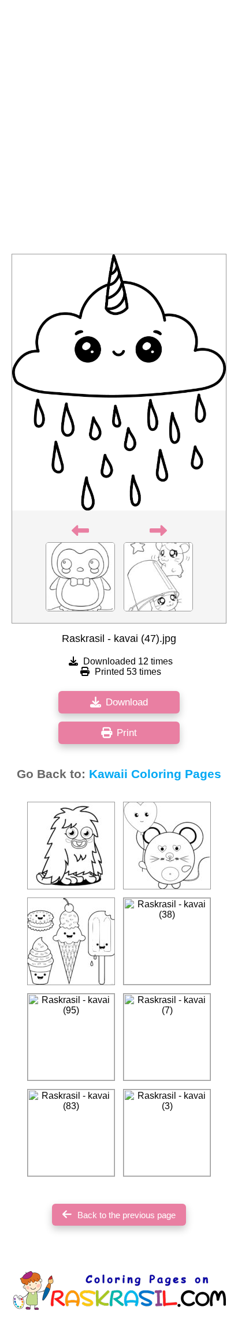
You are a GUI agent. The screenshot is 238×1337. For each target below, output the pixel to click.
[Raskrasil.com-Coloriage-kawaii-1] (71, 941)
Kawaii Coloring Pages (155, 774)
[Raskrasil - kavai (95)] (71, 1037)
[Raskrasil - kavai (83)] (71, 1133)
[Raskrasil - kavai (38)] (167, 941)
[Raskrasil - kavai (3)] (167, 1133)
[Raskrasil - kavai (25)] (167, 845)
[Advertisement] (119, 130)
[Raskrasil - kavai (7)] (167, 1037)
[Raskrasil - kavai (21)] (71, 845)
